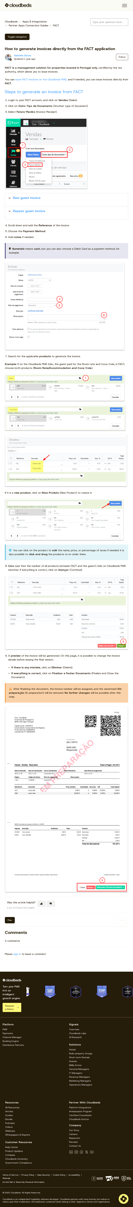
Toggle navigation (17, 36)
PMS (5, 1029)
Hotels (72, 1049)
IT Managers (75, 1073)
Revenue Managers (79, 1076)
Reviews (73, 1141)
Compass (10, 1154)
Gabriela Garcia (22, 55)
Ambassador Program (80, 1111)
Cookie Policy (59, 1175)
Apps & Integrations (34, 21)
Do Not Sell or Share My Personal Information (23, 1182)
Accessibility (74, 1175)
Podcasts (10, 1123)
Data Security (43, 1175)
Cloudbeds (11, 21)
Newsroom (74, 1138)
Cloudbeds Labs (77, 1033)
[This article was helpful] (41, 904)
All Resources (12, 1107)
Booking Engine (11, 1041)
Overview (74, 1029)
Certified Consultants (80, 1115)
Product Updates (14, 1151)
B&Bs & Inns (75, 1065)
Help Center (11, 1147)
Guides (9, 1115)
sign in (17, 954)
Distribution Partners (13, 1045)
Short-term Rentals (79, 1057)
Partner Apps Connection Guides (28, 25)
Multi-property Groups (80, 1053)
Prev (10, 920)
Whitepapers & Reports (17, 1134)
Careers (73, 1134)
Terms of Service (10, 1175)
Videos (9, 1127)
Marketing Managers (80, 1080)
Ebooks (8, 1119)
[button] (124, 5)
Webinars (10, 1130)
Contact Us (75, 1145)
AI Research (75, 1037)
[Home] (18, 5)
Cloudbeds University (16, 1158)
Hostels (73, 1061)
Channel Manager (12, 1037)
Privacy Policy (27, 1175)
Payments (8, 1033)
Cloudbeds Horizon (79, 1119)
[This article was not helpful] (51, 904)
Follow (122, 56)
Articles (9, 1111)
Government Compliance (18, 1162)
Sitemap (6, 1178)
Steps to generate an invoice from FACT (44, 91)
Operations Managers (80, 1084)
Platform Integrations (80, 1107)
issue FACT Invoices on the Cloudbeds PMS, (41, 79)
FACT (56, 25)
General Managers (79, 1069)
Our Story (74, 1130)
